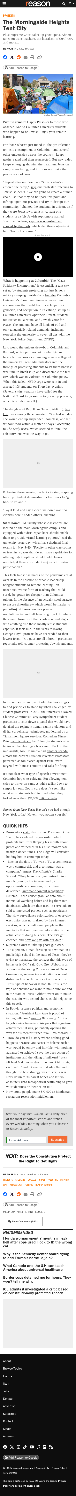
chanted (27, 206)
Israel (42, 1179)
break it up (27, 372)
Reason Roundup (44, 1185)
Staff (6, 1384)
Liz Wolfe (8, 48)
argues (27, 871)
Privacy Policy (58, 1468)
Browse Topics (12, 1369)
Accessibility (42, 1468)
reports (36, 1018)
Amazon (8, 1436)
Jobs (6, 1391)
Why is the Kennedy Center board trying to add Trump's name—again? (36, 1255)
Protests (9, 15)
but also (50, 295)
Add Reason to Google (22, 68)
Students (20, 1179)
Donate (7, 1398)
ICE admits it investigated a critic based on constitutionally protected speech (35, 1291)
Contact (8, 1421)
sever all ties (48, 334)
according (63, 424)
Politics (29, 1185)
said (64, 538)
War (5, 1185)
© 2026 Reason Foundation (18, 1468)
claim (26, 832)
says (33, 187)
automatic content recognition (42, 891)
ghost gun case (53, 945)
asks (64, 1057)
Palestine (53, 1179)
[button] (71, 3)
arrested (8, 386)
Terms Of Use (10, 1472)
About (7, 1361)
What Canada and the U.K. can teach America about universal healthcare (34, 1267)
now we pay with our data (43, 940)
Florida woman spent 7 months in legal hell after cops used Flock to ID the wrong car (37, 1242)
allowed (66, 712)
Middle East (16, 1185)
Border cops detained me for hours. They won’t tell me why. (37, 1279)
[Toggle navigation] (4, 4)
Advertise (9, 1406)
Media (7, 1429)
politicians (60, 910)
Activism (64, 1179)
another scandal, (58, 751)
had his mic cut (21, 741)
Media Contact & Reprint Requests (24, 1212)
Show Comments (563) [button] (24, 1221)
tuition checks (48, 798)
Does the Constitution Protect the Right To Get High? (38, 1158)
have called (44, 391)
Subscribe (57, 1139)
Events (7, 1376)
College (32, 1179)
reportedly (10, 643)
